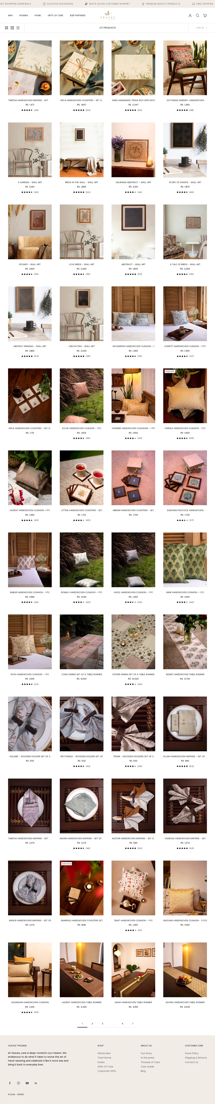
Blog (143, 1071)
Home (38, 15)
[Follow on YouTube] (27, 1083)
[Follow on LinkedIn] (36, 1083)
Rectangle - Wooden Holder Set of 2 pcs (82, 756)
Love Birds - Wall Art (81, 264)
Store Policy (192, 1053)
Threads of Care (150, 1062)
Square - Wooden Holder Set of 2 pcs (30, 756)
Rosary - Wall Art (30, 264)
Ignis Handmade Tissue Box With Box (133, 100)
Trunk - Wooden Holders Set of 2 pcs (133, 756)
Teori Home (104, 1057)
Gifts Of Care (105, 1066)
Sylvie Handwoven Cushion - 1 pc (81, 428)
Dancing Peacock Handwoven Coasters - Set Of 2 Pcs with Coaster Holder (185, 510)
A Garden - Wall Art (30, 182)
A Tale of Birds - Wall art (185, 264)
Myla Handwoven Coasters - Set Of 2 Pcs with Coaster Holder (30, 428)
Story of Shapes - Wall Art (185, 182)
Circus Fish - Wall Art (82, 346)
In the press (147, 1057)
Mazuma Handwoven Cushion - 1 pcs (185, 920)
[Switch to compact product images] (17, 27)
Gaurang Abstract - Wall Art (133, 182)
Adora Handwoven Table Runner (185, 1002)
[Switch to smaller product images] (12, 27)
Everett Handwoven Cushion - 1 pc (185, 346)
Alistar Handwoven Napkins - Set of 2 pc (133, 838)
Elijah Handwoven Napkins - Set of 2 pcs (185, 756)
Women (23, 15)
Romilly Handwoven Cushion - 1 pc (81, 592)
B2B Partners (77, 15)
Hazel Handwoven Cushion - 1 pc (133, 592)
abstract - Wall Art (133, 264)
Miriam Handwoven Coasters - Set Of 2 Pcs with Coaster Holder (133, 510)
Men (10, 15)
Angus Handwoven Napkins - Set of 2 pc (30, 920)
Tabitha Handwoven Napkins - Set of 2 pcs (30, 838)
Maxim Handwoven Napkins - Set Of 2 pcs (81, 838)
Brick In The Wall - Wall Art (81, 182)
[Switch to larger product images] (6, 27)
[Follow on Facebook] (9, 1083)
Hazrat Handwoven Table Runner (81, 1002)
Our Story (146, 1053)
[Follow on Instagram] (18, 1083)
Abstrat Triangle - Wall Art (29, 346)
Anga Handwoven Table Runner (133, 1002)
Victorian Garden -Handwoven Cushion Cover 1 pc (185, 100)
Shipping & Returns (196, 1057)
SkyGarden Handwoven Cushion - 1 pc (133, 346)
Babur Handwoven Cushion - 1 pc (30, 592)
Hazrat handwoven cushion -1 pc (30, 510)
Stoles (101, 1062)
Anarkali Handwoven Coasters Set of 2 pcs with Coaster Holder (82, 920)
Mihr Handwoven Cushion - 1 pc (185, 592)
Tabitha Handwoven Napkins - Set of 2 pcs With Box (30, 100)
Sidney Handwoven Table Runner (185, 674)
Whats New (104, 1053)
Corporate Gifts (107, 1071)
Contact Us (191, 1062)
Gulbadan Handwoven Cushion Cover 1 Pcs (30, 1002)
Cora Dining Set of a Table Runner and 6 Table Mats (81, 674)
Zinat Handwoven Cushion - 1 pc (133, 920)
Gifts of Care (55, 15)
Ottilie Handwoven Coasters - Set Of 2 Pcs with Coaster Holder (81, 510)
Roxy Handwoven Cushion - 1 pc (30, 674)
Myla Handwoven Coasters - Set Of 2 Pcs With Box (81, 100)
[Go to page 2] (133, 1023)
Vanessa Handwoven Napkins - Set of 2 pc (185, 838)
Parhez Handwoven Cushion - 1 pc (185, 428)
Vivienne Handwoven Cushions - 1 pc (133, 428)
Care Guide (147, 1066)
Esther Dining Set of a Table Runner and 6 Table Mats (133, 674)
